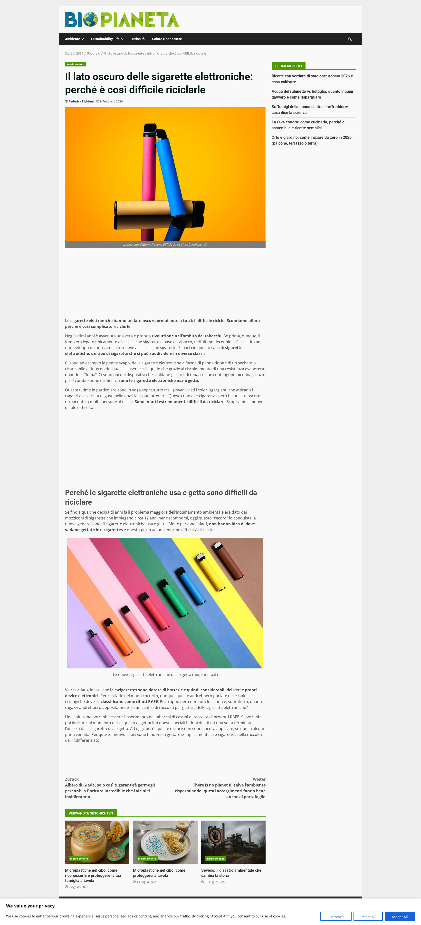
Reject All (368, 917)
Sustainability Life (105, 39)
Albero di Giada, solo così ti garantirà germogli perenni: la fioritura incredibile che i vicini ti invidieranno (110, 788)
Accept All (400, 917)
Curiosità (138, 39)
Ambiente (72, 39)
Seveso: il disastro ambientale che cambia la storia (233, 842)
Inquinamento (75, 64)
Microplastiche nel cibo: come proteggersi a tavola (165, 842)
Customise (335, 917)
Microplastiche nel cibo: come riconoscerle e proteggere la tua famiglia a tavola (97, 842)
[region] (210, 911)
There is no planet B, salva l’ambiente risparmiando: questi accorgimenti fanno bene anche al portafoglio (220, 788)
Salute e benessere (167, 39)
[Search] (350, 39)
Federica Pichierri (81, 101)
